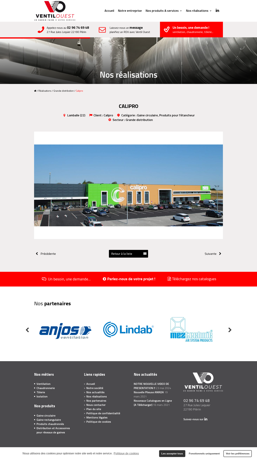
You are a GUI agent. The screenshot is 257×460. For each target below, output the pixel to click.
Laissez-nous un (130, 30)
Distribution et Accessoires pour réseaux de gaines (53, 430)
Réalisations (44, 91)
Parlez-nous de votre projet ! (131, 279)
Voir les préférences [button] (237, 453)
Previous (27, 330)
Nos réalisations (197, 11)
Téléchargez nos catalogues (194, 279)
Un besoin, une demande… (69, 279)
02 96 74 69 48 (78, 27)
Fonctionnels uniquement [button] (204, 453)
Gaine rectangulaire (49, 420)
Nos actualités (95, 392)
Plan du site (93, 409)
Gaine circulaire (46, 415)
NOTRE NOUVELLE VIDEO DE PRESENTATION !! (151, 386)
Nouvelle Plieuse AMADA (149, 392)
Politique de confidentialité (103, 413)
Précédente (48, 253)
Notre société (94, 388)
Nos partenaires (96, 400)
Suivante (210, 253)
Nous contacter (96, 405)
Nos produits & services (162, 11)
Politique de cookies (126, 453)
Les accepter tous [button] (172, 453)
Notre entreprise (130, 11)
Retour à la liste (121, 253)
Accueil (109, 11)
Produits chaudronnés (50, 424)
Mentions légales (97, 417)
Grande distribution (63, 91)
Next (230, 330)
